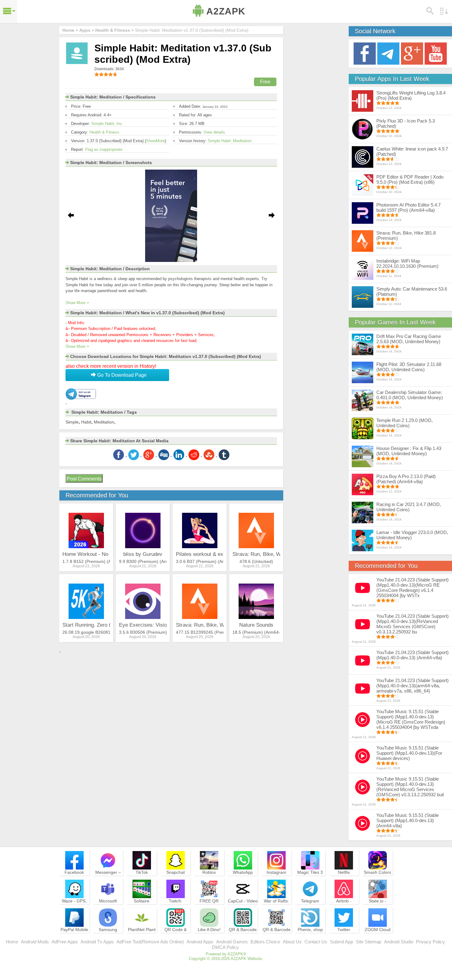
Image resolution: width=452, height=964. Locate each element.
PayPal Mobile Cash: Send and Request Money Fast (74, 938)
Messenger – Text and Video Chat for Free (107, 878)
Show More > (77, 302)
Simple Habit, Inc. (107, 123)
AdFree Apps (65, 941)
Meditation (104, 422)
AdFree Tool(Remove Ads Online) (150, 941)
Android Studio (398, 941)
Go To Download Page (121, 375)
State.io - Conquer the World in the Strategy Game (377, 909)
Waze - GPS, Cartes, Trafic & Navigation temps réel (74, 909)
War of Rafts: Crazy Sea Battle (276, 906)
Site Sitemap (368, 941)
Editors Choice (265, 941)
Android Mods (35, 941)
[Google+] (412, 53)
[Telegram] (388, 53)
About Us (292, 941)
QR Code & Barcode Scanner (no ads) (176, 938)
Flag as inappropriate (103, 149)
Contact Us (315, 941)
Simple (72, 422)
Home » (70, 30)
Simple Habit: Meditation (230, 141)
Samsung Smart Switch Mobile (108, 935)
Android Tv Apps (97, 941)
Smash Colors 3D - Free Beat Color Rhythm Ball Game (377, 880)
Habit (86, 422)
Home (12, 941)
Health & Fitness (104, 132)
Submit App (341, 941)
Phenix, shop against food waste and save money (310, 938)
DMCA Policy (225, 947)
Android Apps (200, 941)
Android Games (232, 941)
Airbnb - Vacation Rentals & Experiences (344, 909)
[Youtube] (436, 53)
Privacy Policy (430, 941)
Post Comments (84, 478)
